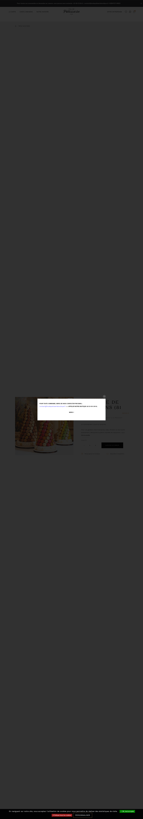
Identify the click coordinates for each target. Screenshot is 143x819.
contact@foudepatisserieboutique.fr (52, 406)
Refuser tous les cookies (62, 815)
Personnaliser (82, 815)
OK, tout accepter (128, 811)
